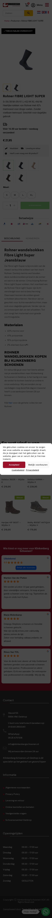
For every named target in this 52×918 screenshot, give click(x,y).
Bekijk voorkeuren (38, 464)
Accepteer (14, 464)
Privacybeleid (32, 470)
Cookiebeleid (18, 470)
